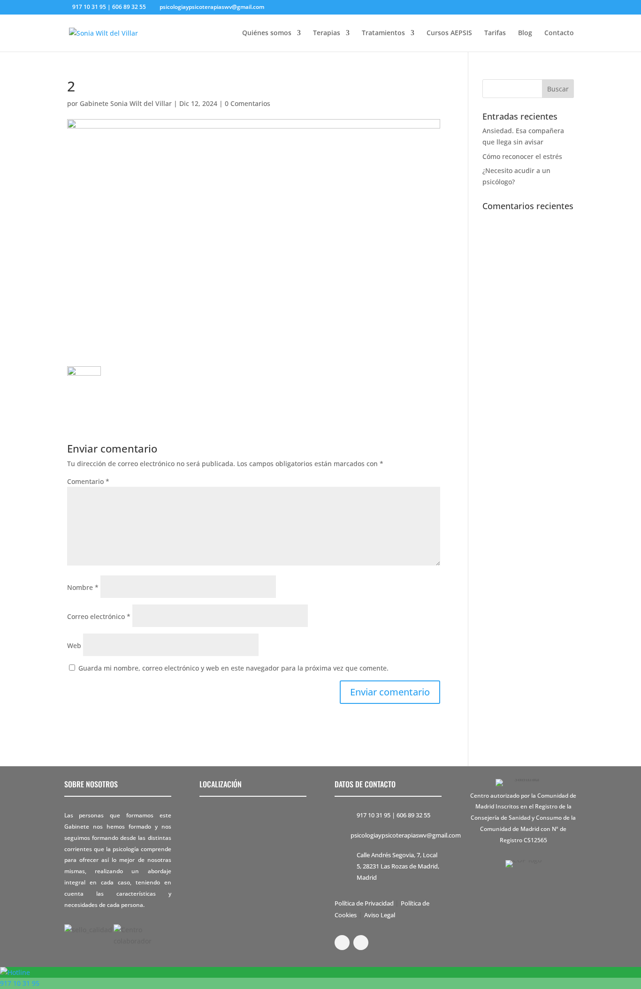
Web (74, 645)
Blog (525, 33)
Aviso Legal (379, 915)
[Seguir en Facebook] (342, 942)
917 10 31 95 (373, 815)
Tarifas (495, 33)
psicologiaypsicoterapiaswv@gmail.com (406, 835)
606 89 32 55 (413, 815)
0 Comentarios (247, 103)
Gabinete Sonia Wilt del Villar (126, 103)
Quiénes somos (266, 33)
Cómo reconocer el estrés (522, 156)
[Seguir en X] (360, 942)
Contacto (559, 33)
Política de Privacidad (365, 903)
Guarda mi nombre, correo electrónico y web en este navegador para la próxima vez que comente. (233, 668)
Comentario (88, 481)
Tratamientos (383, 33)
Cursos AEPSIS (449, 33)
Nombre (83, 587)
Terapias (326, 33)
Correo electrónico (98, 616)
